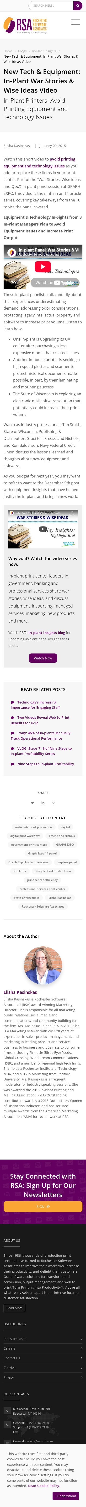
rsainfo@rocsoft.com (39, 1441)
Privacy (9, 1377)
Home (8, 51)
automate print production (33, 827)
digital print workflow (25, 836)
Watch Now (43, 658)
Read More (14, 1308)
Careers (9, 1348)
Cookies (10, 1367)
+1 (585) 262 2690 (37, 1423)
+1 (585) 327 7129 (37, 1427)
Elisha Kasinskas (59, 898)
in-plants (20, 871)
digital (65, 827)
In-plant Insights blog (46, 632)
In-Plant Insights (44, 51)
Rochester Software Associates (43, 906)
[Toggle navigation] (76, 22)
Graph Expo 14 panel (42, 853)
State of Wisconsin (26, 898)
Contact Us (12, 1358)
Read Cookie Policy (43, 1485)
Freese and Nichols (62, 836)
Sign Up (43, 1206)
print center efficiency (42, 880)
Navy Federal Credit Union (53, 871)
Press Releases (15, 1338)
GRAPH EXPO (65, 845)
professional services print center (42, 889)
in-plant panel (67, 862)
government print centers (29, 845)
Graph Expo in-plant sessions (28, 862)
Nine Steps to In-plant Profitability (45, 764)
